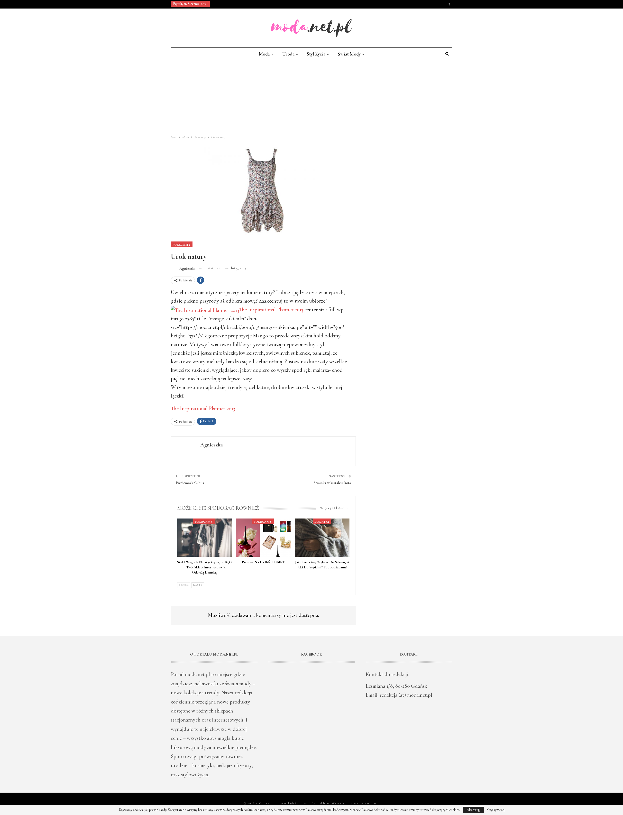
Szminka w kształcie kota (332, 483)
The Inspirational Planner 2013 (271, 309)
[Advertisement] (311, 96)
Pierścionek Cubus (190, 483)
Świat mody (349, 54)
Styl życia (316, 54)
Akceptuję (473, 810)
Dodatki (321, 521)
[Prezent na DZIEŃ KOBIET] (263, 538)
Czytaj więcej (495, 810)
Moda (264, 54)
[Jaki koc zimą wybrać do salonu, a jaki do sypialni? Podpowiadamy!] (322, 538)
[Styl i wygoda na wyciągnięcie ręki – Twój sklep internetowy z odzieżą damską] (204, 538)
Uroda (288, 54)
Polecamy (182, 244)
